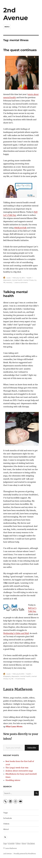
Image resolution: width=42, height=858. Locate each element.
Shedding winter (12, 780)
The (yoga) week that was (16, 767)
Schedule (7, 818)
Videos (6, 824)
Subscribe (31, 748)
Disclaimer (31, 843)
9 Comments (20, 679)
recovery (9, 282)
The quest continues (20, 50)
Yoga (5, 813)
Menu (6, 27)
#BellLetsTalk (20, 228)
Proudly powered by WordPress (25, 854)
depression (7, 280)
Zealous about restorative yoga (19, 771)
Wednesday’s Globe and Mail (16, 633)
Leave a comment (21, 282)
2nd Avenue (15, 14)
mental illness (28, 280)
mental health (17, 280)
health (29, 278)
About (6, 829)
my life (11, 679)
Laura (8, 278)
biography (7, 676)
